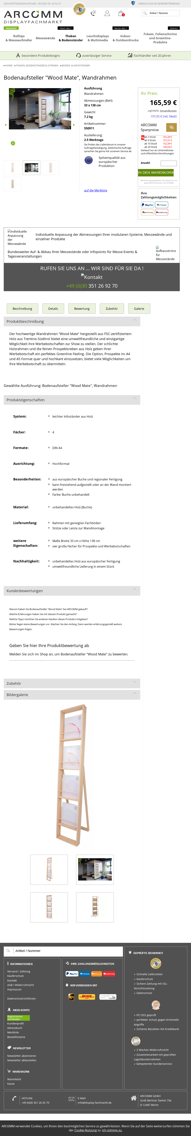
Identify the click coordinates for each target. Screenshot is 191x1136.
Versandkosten (168, 110)
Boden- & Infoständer (76, 65)
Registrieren (15, 1016)
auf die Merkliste (95, 190)
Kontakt (12, 980)
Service (174, 28)
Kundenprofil (15, 1023)
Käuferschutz (15, 976)
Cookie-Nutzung (85, 1130)
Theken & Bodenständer (71, 38)
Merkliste (13, 1032)
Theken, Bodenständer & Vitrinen (37, 65)
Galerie (139, 309)
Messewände (45, 38)
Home (8, 65)
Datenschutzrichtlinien (21, 998)
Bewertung (82, 309)
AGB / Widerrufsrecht (20, 985)
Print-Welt (65, 28)
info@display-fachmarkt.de (95, 1102)
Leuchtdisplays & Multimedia (98, 38)
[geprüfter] (134, 3)
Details (53, 309)
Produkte (11, 28)
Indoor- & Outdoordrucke (126, 38)
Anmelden (13, 1019)
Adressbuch (14, 1028)
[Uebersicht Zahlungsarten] (92, 972)
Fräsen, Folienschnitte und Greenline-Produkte (160, 38)
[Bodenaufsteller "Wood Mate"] (40, 108)
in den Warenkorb (156, 172)
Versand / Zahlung (18, 971)
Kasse (11, 1083)
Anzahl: (146, 163)
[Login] (107, 13)
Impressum (14, 989)
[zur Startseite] (33, 22)
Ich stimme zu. (112, 1130)
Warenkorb (14, 1079)
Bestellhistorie (16, 1037)
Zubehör (112, 309)
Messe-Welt (121, 28)
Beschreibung (22, 309)
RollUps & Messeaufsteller (19, 38)
